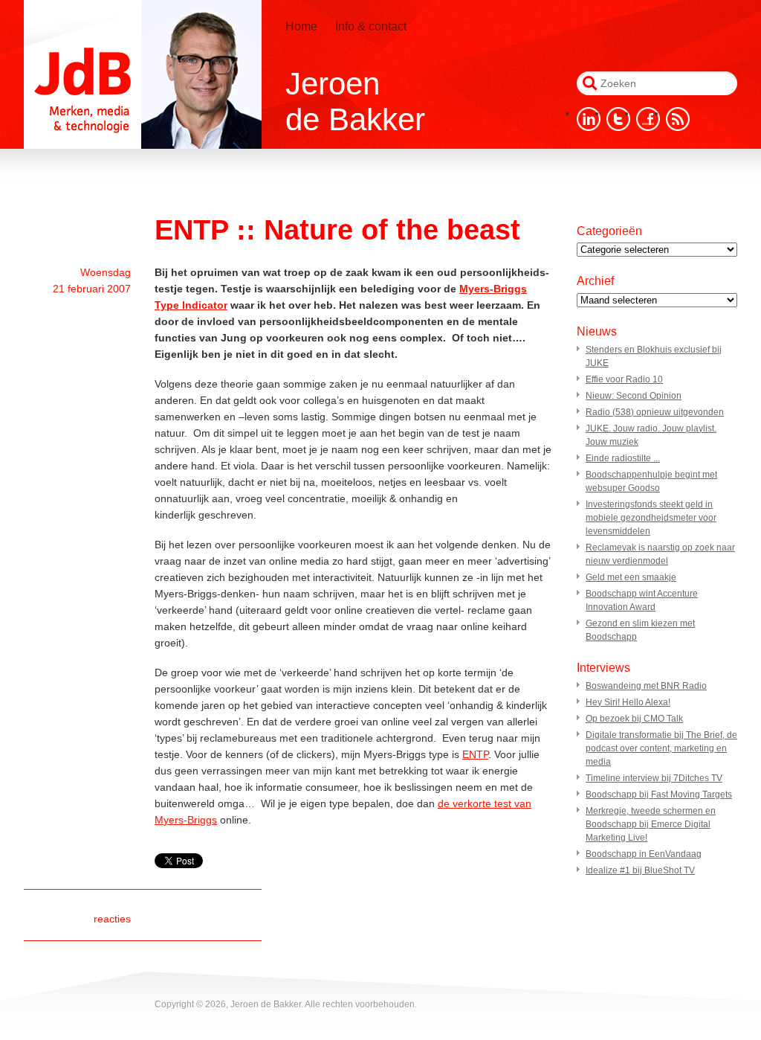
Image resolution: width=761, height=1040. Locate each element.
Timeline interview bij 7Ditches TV (654, 778)
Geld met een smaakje (631, 577)
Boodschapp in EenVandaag (644, 854)
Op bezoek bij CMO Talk (634, 718)
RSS (678, 119)
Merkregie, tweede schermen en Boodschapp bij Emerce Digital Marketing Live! (651, 824)
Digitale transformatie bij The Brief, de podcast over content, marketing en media (661, 748)
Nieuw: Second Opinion (633, 396)
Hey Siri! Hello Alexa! (628, 702)
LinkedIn (588, 119)
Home (301, 26)
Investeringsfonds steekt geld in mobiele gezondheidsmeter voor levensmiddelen (651, 517)
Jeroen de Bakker (143, 74)
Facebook (648, 119)
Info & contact (371, 26)
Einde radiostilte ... (623, 458)
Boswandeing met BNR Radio (646, 686)
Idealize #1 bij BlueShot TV (640, 870)
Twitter (618, 119)
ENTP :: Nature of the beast (337, 229)
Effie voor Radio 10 (624, 379)
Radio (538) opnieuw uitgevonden (655, 412)
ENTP (475, 754)
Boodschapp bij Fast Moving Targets (659, 794)
